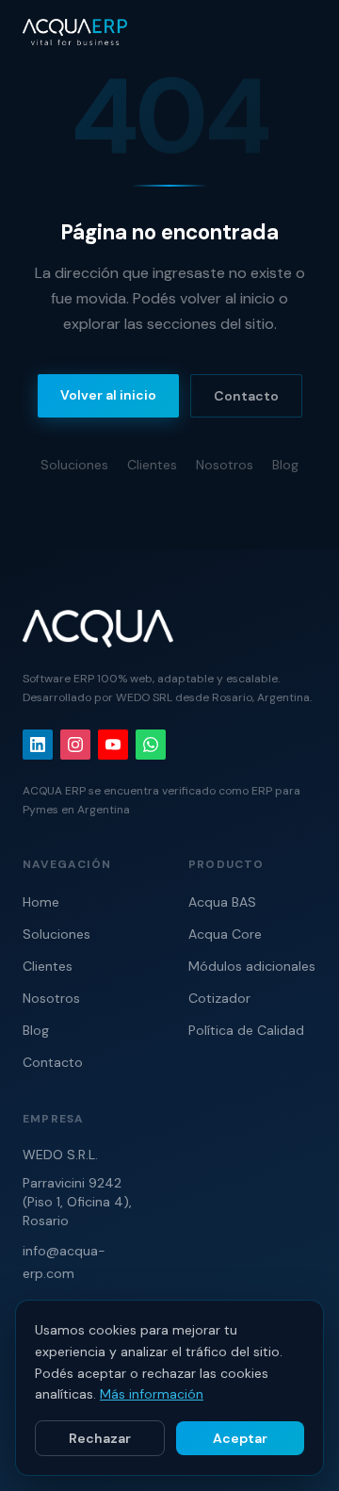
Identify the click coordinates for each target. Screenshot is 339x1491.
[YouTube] (113, 744)
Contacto (246, 395)
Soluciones (74, 464)
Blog (285, 464)
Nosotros (224, 464)
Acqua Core (225, 934)
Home (41, 901)
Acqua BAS (222, 901)
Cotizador (219, 998)
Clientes (152, 464)
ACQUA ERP (54, 790)
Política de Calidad (246, 1030)
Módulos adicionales (251, 966)
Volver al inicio (108, 394)
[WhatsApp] (151, 744)
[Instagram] (75, 744)
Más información (151, 1393)
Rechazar (100, 1438)
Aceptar (240, 1438)
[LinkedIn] (38, 744)
